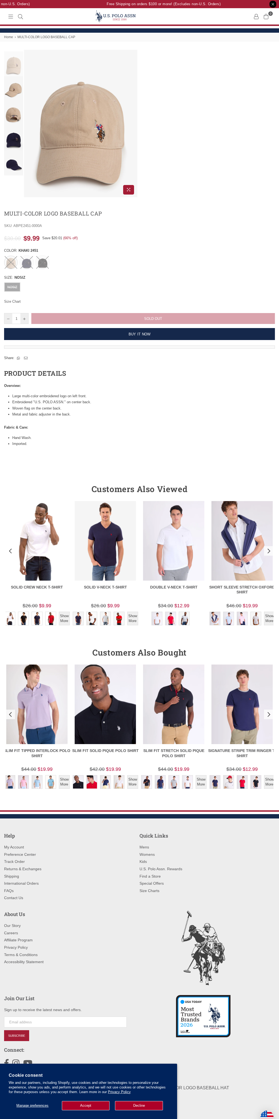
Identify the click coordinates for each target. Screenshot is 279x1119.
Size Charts (149, 890)
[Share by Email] (26, 358)
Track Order (14, 861)
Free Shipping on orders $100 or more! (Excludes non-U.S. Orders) (158, 4)
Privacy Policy (119, 1092)
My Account (14, 847)
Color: (21, 250)
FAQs (9, 890)
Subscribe (16, 1035)
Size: (14, 277)
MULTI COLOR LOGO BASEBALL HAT (191, 1087)
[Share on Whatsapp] (18, 358)
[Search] (20, 16)
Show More (64, 618)
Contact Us (13, 898)
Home (8, 37)
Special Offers (152, 883)
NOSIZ (12, 287)
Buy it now (140, 334)
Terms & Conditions (21, 955)
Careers (11, 933)
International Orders (21, 883)
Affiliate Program (18, 940)
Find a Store (150, 876)
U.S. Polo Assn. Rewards (161, 869)
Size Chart (12, 301)
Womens (147, 854)
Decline (139, 1105)
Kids (143, 861)
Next (133, 123)
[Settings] (256, 16)
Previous (29, 123)
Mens (144, 847)
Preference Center (20, 854)
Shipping (11, 876)
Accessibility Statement (24, 962)
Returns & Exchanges (22, 869)
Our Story (12, 925)
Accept (85, 1105)
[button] (9, 551)
